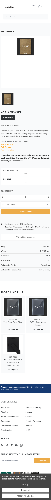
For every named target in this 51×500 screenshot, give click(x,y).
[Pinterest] (16, 445)
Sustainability (6, 430)
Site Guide (5, 407)
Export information (33, 421)
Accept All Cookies (26, 495)
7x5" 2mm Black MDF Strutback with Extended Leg (13, 362)
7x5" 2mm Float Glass (13, 322)
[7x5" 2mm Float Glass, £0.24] (13, 307)
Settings (25, 484)
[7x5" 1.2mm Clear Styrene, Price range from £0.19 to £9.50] (38, 307)
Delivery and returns (9, 426)
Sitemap (29, 412)
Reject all (25, 490)
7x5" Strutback (7, 144)
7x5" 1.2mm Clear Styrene (38, 323)
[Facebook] (7, 445)
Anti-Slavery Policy (33, 407)
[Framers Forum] (21, 445)
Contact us (5, 421)
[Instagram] (2, 445)
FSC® (28, 430)
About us (4, 412)
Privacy (29, 426)
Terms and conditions (10, 416)
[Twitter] (11, 445)
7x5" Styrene (6, 147)
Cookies (29, 416)
